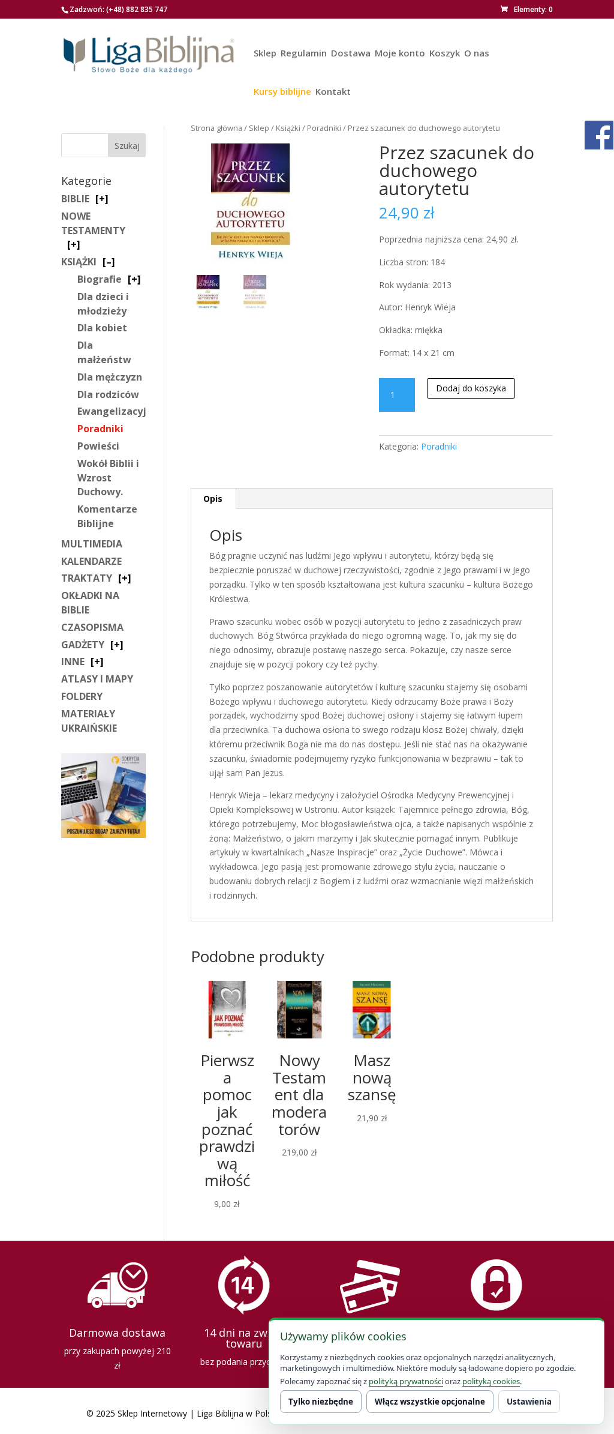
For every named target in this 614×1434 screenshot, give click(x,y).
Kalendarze (91, 561)
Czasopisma (92, 627)
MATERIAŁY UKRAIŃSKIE (89, 721)
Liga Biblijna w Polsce (239, 1413)
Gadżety (82, 644)
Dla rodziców (108, 394)
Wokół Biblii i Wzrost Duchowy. (108, 478)
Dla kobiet (102, 327)
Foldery (82, 696)
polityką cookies (491, 1381)
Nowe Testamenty (93, 223)
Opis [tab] (212, 498)
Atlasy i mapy (97, 678)
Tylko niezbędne (320, 1401)
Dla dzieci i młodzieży (103, 304)
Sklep (265, 54)
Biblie (75, 198)
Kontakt (333, 92)
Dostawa (351, 54)
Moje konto (400, 54)
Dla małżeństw (104, 352)
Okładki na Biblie (90, 602)
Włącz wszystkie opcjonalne (430, 1401)
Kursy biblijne (282, 92)
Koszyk (444, 54)
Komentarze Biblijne (107, 516)
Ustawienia (529, 1401)
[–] (109, 262)
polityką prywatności (406, 1381)
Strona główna (216, 127)
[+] (102, 198)
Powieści (98, 446)
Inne (73, 661)
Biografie (99, 279)
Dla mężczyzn (109, 377)
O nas (476, 54)
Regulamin (304, 54)
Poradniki (324, 127)
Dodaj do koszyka (471, 388)
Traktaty (86, 578)
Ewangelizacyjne (117, 411)
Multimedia (91, 543)
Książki (288, 127)
